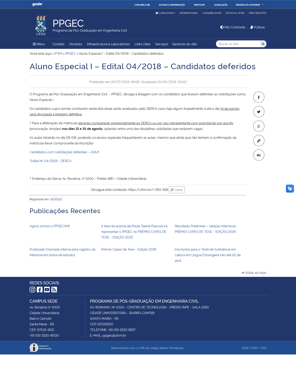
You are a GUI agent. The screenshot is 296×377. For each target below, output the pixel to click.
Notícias (56, 199)
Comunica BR (142, 4)
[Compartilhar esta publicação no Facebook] (258, 97)
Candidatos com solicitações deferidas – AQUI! (64, 152)
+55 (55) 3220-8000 (44, 335)
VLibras (259, 27)
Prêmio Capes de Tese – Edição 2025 (128, 249)
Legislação (221, 4)
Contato (58, 44)
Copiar (179, 189)
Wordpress (176, 348)
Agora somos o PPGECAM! (50, 226)
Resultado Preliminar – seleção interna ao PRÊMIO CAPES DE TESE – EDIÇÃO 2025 (205, 229)
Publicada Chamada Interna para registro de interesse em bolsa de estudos (62, 252)
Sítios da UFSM (235, 12)
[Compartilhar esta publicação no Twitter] (258, 111)
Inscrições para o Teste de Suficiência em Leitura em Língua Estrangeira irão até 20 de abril (208, 255)
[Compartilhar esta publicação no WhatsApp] (258, 126)
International (189, 12)
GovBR (37, 4)
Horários (75, 44)
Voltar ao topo (255, 272)
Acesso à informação (172, 4)
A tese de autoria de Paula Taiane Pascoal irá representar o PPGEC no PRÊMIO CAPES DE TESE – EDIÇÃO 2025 (134, 231)
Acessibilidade (212, 12)
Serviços (161, 44)
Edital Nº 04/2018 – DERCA (50, 160)
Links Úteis (142, 44)
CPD (263, 348)
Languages (166, 12)
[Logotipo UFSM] (41, 24)
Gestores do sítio (184, 44)
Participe (199, 4)
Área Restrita (257, 12)
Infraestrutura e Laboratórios (108, 44)
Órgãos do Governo (248, 4)
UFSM (253, 348)
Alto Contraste (234, 27)
